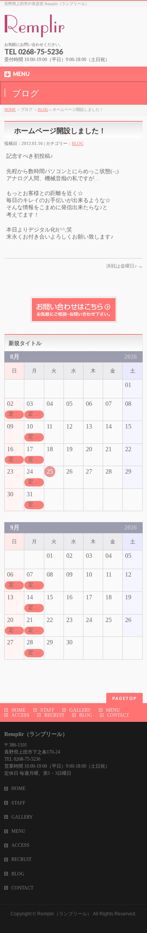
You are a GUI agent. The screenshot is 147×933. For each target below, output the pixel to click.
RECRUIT (54, 715)
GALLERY (80, 710)
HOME (10, 109)
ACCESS (20, 715)
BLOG (43, 109)
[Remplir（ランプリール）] (73, 29)
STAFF (47, 710)
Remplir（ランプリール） (64, 914)
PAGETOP (124, 698)
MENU (113, 710)
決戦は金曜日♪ (124, 266)
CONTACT (118, 715)
